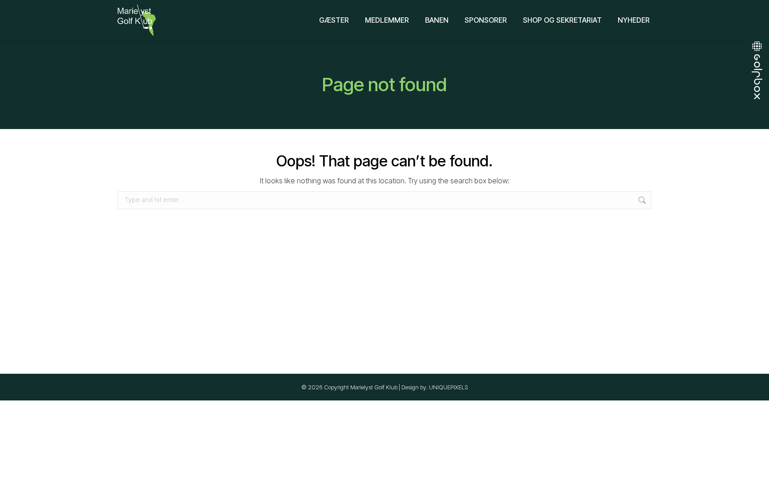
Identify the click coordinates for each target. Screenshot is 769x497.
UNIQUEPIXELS (448, 387)
